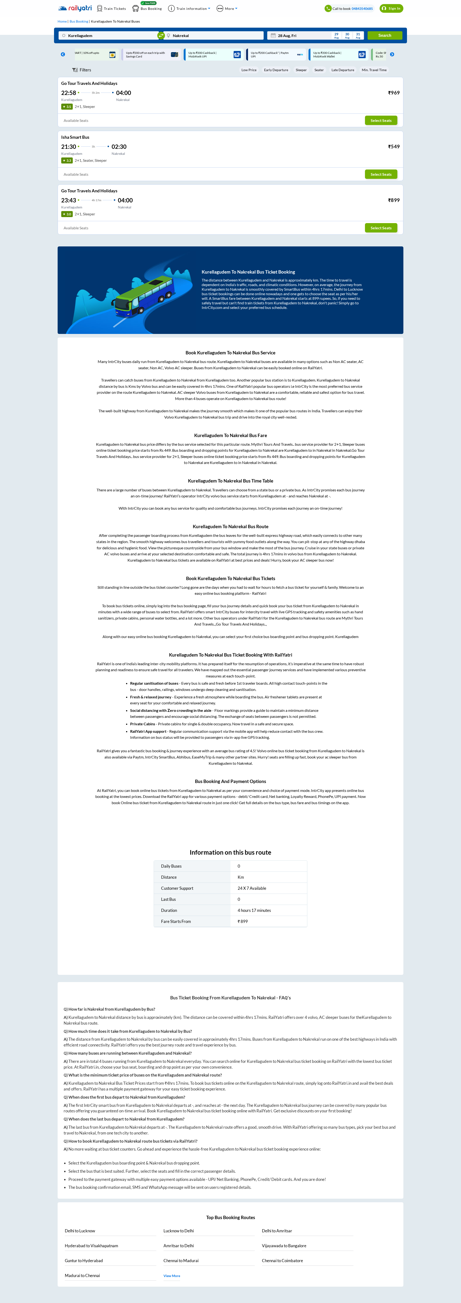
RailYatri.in (89, 1067)
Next (391, 54)
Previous (62, 54)
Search (384, 35)
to (80, 1230)
